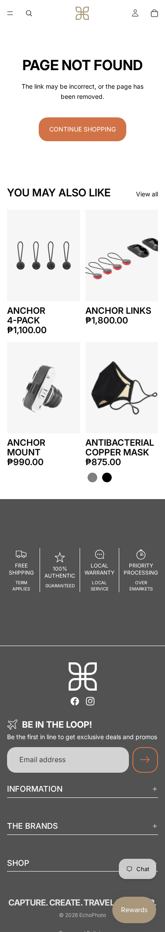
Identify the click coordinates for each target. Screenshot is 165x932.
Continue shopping (82, 129)
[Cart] (154, 13)
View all (147, 194)
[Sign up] (145, 760)
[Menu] (10, 13)
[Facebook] (75, 701)
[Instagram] (90, 701)
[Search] (29, 13)
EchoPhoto (92, 915)
